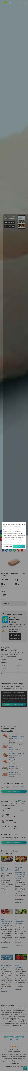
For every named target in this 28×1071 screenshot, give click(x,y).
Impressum (20, 542)
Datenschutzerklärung (11, 542)
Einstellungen (8, 546)
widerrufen (5, 541)
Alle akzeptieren (19, 546)
